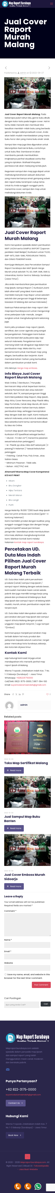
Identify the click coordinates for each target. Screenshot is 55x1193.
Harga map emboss (27, 368)
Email (7, 951)
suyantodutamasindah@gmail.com (28, 684)
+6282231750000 (24, 677)
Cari (46, 1003)
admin (23, 72)
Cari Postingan (12, 998)
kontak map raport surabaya (29, 542)
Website (8, 962)
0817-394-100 (40, 681)
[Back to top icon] (27, 1156)
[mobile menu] (51, 4)
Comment (10, 911)
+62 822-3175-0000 (21, 1089)
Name (8, 939)
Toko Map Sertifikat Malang (26, 763)
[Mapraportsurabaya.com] (16, 4)
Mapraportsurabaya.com (33, 1162)
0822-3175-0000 (23, 681)
